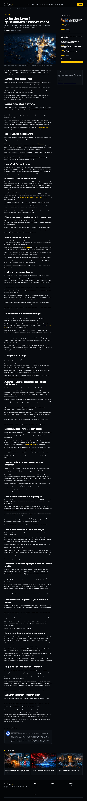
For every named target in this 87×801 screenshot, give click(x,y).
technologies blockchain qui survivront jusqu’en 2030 (32, 197)
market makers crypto (31, 444)
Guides (52, 4)
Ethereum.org (26, 247)
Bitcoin (33, 4)
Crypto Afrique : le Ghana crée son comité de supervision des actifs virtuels (69, 52)
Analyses (48, 4)
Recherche (61, 4)
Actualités (28, 4)
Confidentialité (70, 787)
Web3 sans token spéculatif (17, 416)
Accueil (5, 8)
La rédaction (53, 785)
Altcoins (37, 4)
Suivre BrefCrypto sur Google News (71, 61)
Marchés (56, 4)
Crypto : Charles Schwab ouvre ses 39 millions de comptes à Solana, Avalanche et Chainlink (75, 20)
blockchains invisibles (44, 127)
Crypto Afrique (42, 4)
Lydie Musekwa (9, 30)
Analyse (69, 82)
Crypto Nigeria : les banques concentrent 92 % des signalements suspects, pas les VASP (70, 57)
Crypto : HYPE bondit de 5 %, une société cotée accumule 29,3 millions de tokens (70, 42)
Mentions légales (71, 785)
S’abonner (80, 4)
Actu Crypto (10, 8)
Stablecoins (73, 82)
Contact (52, 787)
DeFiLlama (41, 144)
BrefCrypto (8, 4)
